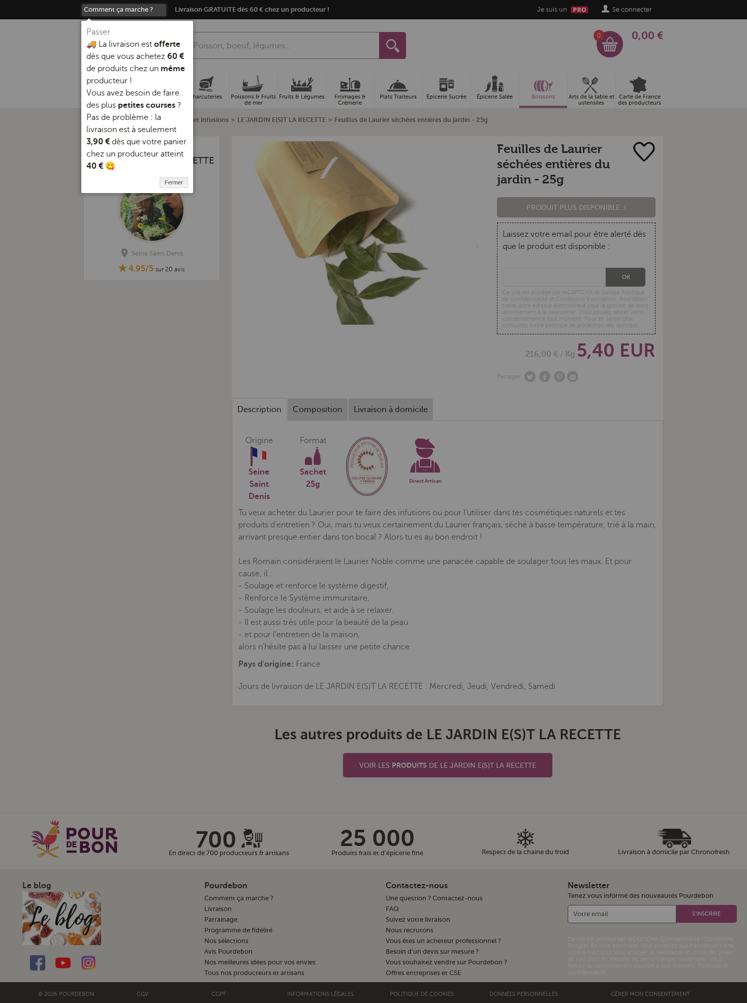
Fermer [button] (174, 182)
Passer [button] (98, 32)
